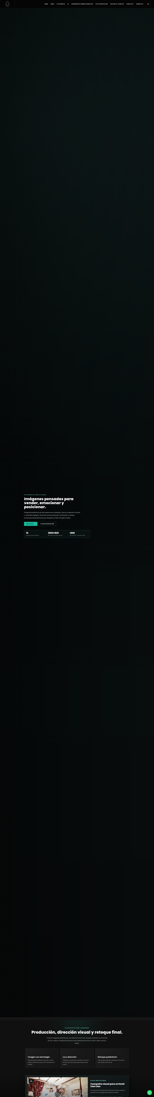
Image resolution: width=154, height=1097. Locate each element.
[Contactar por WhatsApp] (149, 1092)
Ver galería (30, 523)
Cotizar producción (47, 523)
